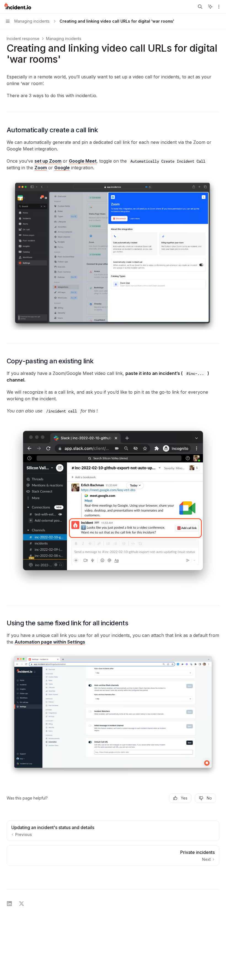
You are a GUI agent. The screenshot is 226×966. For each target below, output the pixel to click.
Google (62, 167)
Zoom (40, 167)
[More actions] (219, 6)
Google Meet (82, 161)
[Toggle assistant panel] (210, 6)
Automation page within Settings (50, 642)
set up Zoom (47, 161)
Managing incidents (63, 38)
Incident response (23, 38)
